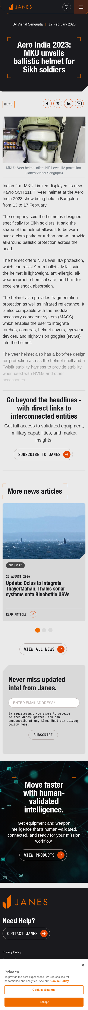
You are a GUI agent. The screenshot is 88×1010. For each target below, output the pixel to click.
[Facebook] (47, 103)
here (24, 724)
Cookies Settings (43, 989)
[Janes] (20, 7)
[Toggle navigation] (81, 7)
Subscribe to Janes (39, 454)
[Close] (83, 965)
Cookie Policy (59, 981)
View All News (39, 649)
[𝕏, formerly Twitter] (57, 103)
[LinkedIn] (68, 103)
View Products (39, 855)
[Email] (79, 103)
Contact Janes (22, 933)
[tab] (37, 630)
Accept (44, 1002)
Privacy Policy (12, 952)
